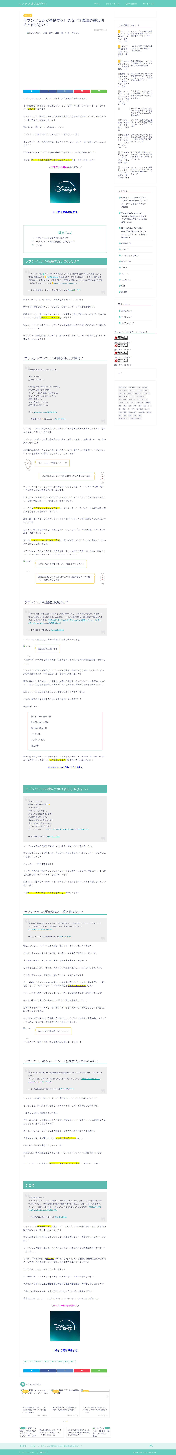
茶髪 (61, 1361)
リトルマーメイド (142, 399)
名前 (120, 406)
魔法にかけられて (123, 418)
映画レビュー (147, 406)
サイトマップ (148, 4)
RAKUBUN (126, 243)
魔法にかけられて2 (136, 418)
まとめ (39, 245)
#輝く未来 (62, 829)
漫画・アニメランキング (122, 342)
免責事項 (42, 1452)
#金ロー (98, 620)
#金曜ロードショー (86, 620)
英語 (125, 415)
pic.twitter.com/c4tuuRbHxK (39, 1082)
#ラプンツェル (52, 277)
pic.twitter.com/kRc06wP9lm (46, 1210)
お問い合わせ (131, 4)
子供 (130, 406)
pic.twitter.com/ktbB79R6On (40, 929)
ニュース (125, 274)
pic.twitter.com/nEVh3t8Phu (65, 283)
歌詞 (133, 409)
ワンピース (126, 280)
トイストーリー (123, 396)
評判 (135, 415)
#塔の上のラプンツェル (57, 620)
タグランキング (112, 4)
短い (54, 1361)
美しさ (147, 409)
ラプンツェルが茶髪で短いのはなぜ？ (52, 238)
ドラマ (124, 268)
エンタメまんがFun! (33, 3)
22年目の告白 (122, 387)
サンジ (146, 390)
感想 (135, 406)
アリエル (139, 390)
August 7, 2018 (53, 836)
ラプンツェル (29, 1361)
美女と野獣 (142, 412)
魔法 (73, 1361)
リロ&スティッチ (123, 402)
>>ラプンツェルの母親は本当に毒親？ (65, 767)
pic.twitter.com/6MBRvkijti (77, 829)
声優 (125, 406)
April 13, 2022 (65, 936)
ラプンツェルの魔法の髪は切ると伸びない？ (55, 241)
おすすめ (144, 387)
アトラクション (123, 390)
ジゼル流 (130, 393)
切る (47, 1361)
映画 (123, 286)
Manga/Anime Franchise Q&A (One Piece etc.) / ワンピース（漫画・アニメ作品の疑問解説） (133, 232)
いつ (138, 387)
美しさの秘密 (122, 412)
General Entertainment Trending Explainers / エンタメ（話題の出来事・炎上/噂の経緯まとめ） (134, 217)
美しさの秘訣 (132, 412)
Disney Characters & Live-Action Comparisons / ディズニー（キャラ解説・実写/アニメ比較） (134, 202)
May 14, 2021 (61, 1217)
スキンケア (138, 393)
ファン (131, 396)
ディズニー (28, 15)
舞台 (120, 415)
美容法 (149, 412)
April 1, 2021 (60, 419)
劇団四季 (148, 402)
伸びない (39, 1361)
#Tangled (32, 623)
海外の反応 (140, 409)
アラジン (132, 390)
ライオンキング (140, 396)
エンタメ (125, 249)
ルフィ (132, 402)
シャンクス (122, 393)
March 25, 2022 (74, 290)
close (69, 233)
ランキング (132, 399)
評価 (130, 415)
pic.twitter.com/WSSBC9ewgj (49, 623)
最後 (124, 409)
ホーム (97, 4)
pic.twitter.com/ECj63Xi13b (45, 412)
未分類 (124, 292)
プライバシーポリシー (29, 1452)
